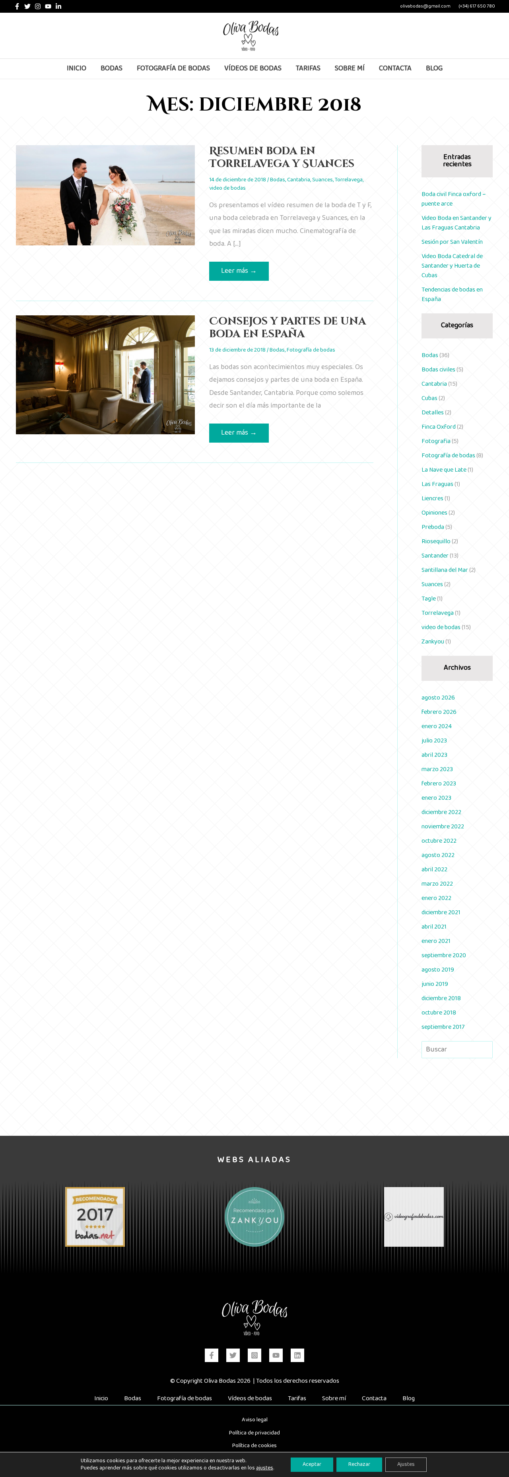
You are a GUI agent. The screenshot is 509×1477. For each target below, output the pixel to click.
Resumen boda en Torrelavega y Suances (281, 157)
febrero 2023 (439, 783)
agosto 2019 (438, 969)
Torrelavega (349, 180)
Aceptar (312, 1464)
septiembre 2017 (443, 1027)
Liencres (432, 498)
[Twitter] (27, 6)
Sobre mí (334, 1398)
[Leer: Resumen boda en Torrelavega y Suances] (105, 195)
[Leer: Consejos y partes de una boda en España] (105, 375)
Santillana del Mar (445, 570)
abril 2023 (434, 755)
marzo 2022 (437, 883)
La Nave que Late (444, 469)
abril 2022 (434, 869)
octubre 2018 (439, 1012)
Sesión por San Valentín (452, 242)
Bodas (277, 180)
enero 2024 (437, 726)
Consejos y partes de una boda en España (287, 328)
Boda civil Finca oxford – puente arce (454, 199)
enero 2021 (436, 941)
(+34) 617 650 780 (476, 6)
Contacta (374, 1398)
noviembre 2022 (443, 826)
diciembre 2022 (441, 812)
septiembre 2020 (444, 955)
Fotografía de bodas (311, 350)
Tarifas (297, 1398)
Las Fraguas (437, 484)
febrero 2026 (439, 712)
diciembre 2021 (441, 912)
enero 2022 (436, 898)
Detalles (433, 412)
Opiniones (434, 512)
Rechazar (359, 1464)
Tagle (429, 598)
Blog (408, 1398)
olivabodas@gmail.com (425, 6)
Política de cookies (254, 1445)
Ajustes (406, 1464)
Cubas (429, 398)
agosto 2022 (438, 855)
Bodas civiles (438, 369)
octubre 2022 (439, 841)
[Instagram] (38, 6)
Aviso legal (255, 1420)
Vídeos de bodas (250, 1398)
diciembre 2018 (441, 998)
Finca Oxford (439, 427)
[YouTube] (48, 6)
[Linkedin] (58, 6)
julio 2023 (434, 740)
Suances (322, 180)
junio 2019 (435, 984)
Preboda (433, 527)
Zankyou (433, 641)
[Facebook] (17, 6)
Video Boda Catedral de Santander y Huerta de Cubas (452, 266)
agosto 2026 (438, 697)
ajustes (264, 1468)
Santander (435, 555)
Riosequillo (436, 541)
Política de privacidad (254, 1433)
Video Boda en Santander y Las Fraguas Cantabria (457, 223)
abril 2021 (434, 926)
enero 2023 (436, 798)
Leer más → (239, 272)
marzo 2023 (437, 769)
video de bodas (227, 188)
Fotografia (436, 441)
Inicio (101, 1398)
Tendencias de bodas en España (452, 294)
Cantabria (298, 180)
